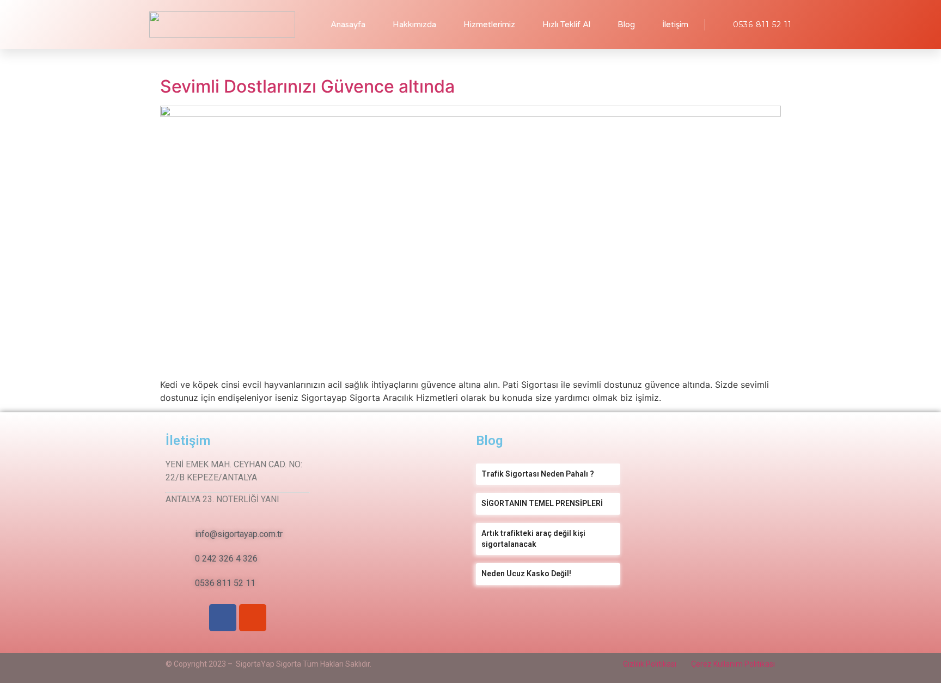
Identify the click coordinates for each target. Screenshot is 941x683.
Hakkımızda (414, 24)
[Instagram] (252, 617)
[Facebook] (222, 617)
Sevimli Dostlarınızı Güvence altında (307, 86)
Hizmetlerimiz (489, 24)
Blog (626, 24)
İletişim (675, 24)
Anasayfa (348, 24)
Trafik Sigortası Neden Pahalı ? (537, 473)
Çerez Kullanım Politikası (733, 664)
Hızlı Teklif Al (566, 24)
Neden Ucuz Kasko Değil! (526, 573)
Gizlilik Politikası (649, 664)
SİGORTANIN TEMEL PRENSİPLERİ (542, 503)
